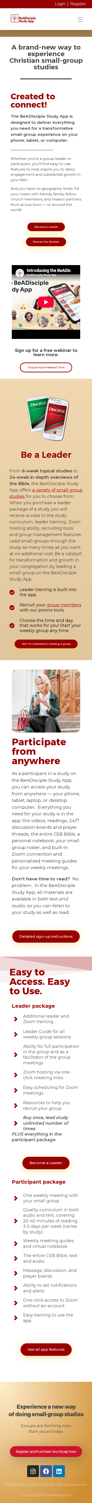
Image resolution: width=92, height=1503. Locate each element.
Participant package (39, 1182)
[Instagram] (33, 1471)
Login (60, 4)
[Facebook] (46, 1471)
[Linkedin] (59, 1471)
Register (78, 4)
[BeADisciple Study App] (37, 18)
